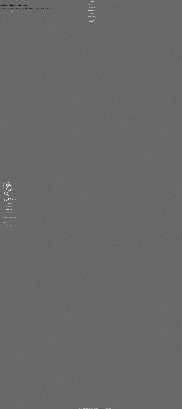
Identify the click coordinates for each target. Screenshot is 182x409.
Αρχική (92, 1)
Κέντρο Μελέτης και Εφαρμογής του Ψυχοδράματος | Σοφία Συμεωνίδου (9, 198)
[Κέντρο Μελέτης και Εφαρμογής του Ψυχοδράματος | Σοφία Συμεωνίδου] (8, 195)
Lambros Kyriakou (102, 408)
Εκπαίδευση (9, 203)
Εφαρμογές (9, 206)
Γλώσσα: (90, 21)
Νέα (9, 216)
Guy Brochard (113, 408)
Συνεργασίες (9, 212)
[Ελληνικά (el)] (8, 226)
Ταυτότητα (9, 209)
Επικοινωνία (9, 219)
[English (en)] (11, 226)
